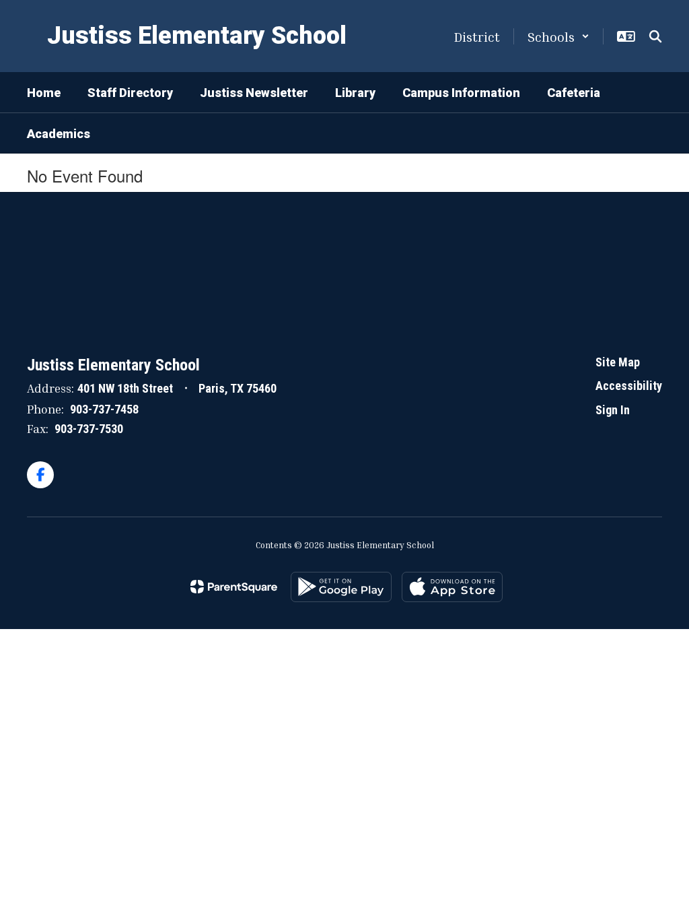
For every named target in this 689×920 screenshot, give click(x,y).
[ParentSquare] (234, 587)
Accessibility (628, 386)
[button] (558, 36)
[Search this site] (655, 36)
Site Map (617, 362)
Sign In (612, 410)
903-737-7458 (104, 409)
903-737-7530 (89, 429)
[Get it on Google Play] (341, 587)
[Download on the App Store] (452, 587)
